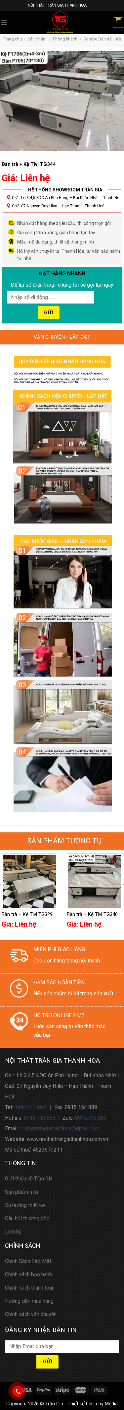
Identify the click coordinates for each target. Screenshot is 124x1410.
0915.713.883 (40, 1118)
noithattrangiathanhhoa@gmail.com (60, 1128)
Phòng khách (65, 38)
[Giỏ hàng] (118, 22)
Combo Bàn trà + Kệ (102, 38)
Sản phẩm (37, 38)
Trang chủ (12, 38)
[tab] (62, 337)
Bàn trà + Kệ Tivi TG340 (92, 914)
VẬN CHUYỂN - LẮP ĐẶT (62, 337)
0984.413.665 (30, 1107)
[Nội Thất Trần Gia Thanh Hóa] (60, 22)
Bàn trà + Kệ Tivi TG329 (27, 914)
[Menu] (4, 22)
